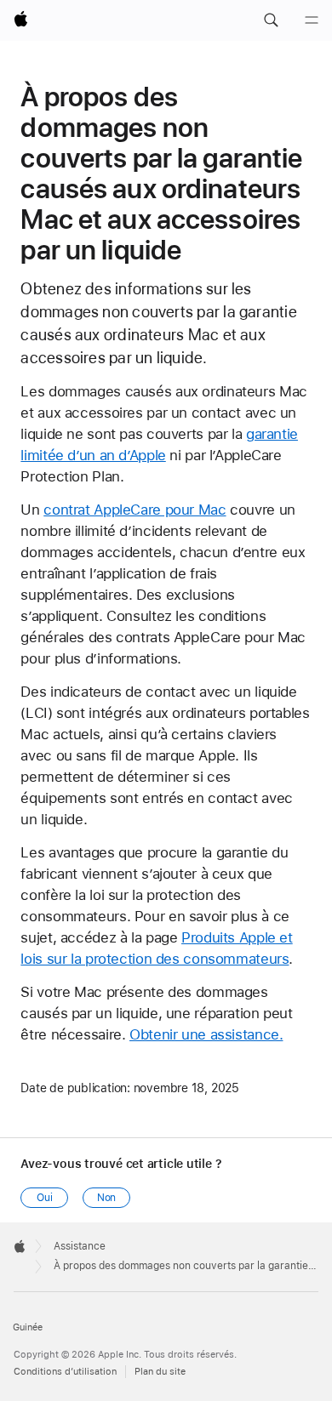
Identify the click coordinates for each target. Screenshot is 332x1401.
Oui (45, 1198)
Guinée (28, 1327)
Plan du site (160, 1371)
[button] (270, 20)
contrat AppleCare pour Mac (134, 509)
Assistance (80, 1246)
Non (107, 1198)
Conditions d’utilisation (65, 1371)
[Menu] (311, 20)
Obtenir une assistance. (206, 1034)
